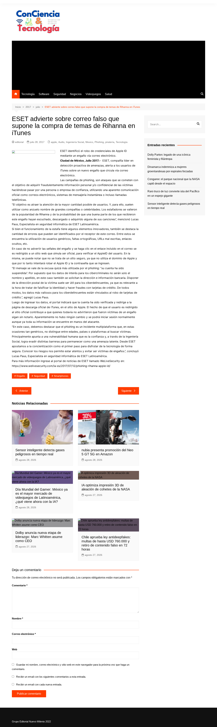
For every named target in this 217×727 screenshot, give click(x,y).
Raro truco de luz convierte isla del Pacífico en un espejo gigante (173, 193)
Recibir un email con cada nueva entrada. (39, 684)
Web (14, 649)
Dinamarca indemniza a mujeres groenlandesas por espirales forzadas (170, 169)
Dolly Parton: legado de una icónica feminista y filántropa (168, 157)
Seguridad (59, 94)
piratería (109, 142)
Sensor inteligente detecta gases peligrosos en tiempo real (173, 206)
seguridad (39, 376)
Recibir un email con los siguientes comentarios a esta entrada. (51, 676)
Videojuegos (93, 94)
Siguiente (126, 390)
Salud (108, 94)
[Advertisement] (108, 64)
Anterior (23, 390)
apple (54, 142)
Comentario (19, 585)
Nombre (17, 618)
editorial (19, 142)
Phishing (99, 142)
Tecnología (28, 94)
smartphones (61, 376)
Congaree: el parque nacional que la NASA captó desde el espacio (173, 181)
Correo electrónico (24, 633)
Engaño (21, 376)
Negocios (76, 94)
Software (44, 94)
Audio (61, 142)
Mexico (89, 142)
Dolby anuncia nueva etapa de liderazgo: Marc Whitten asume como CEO (38, 537)
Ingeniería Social (75, 142)
